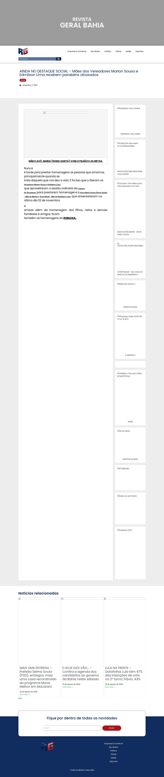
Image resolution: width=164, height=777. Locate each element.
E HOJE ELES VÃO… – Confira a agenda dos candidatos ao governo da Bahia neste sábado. (80, 673)
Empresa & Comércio (76, 51)
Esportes (139, 51)
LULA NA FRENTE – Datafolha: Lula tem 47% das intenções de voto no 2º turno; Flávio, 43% (123, 673)
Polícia (118, 51)
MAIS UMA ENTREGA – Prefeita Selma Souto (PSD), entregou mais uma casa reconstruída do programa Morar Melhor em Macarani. (38, 677)
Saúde (128, 51)
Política (107, 51)
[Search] (58, 59)
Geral (23, 80)
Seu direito (95, 51)
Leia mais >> (25, 694)
